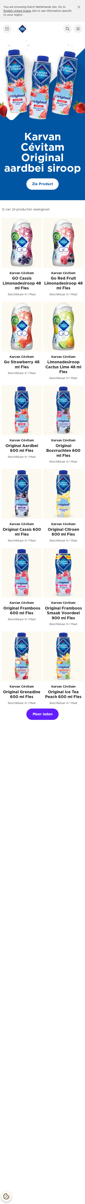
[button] (7, 28)
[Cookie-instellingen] (6, 1196)
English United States (17, 10)
